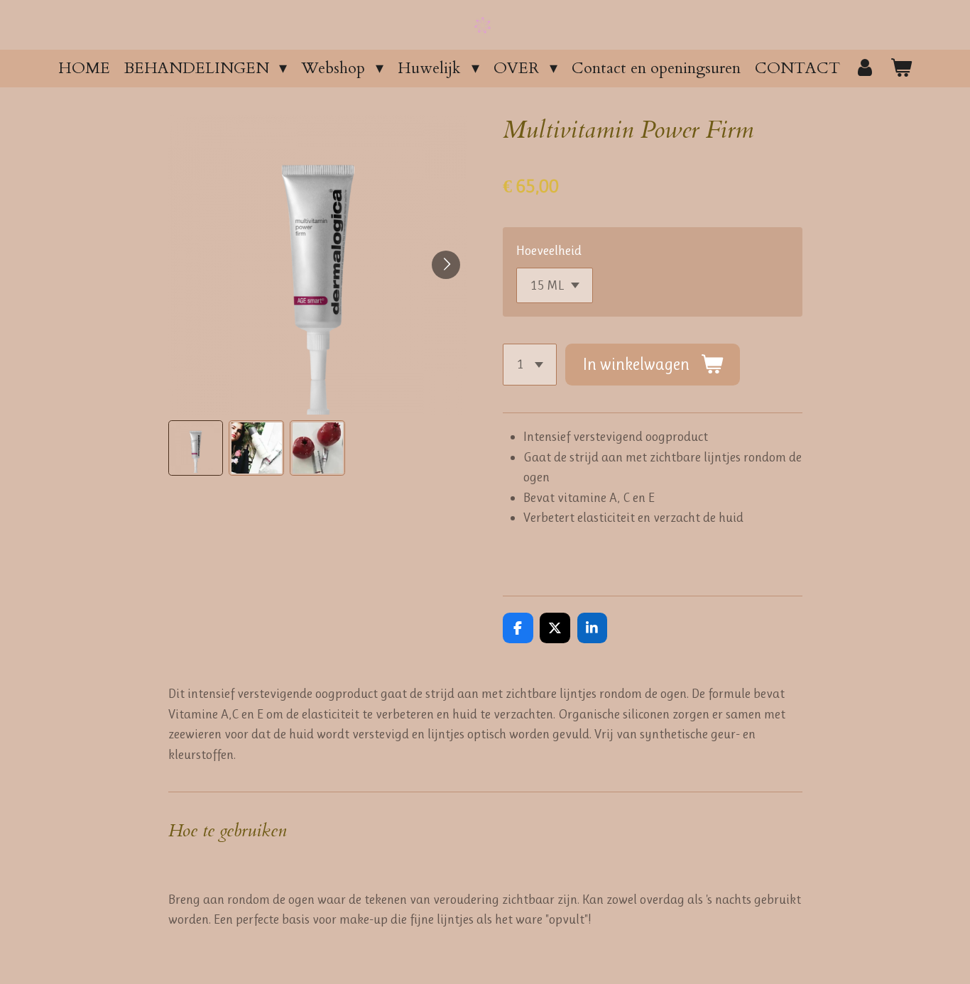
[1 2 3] (530, 365)
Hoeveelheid (549, 250)
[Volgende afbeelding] (446, 265)
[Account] (865, 68)
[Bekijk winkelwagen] (901, 68)
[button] (196, 448)
